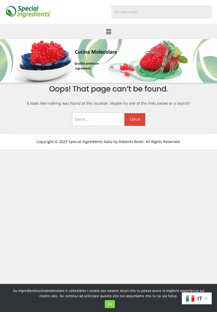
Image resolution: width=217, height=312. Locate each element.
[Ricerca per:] (98, 119)
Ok (109, 304)
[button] (108, 31)
